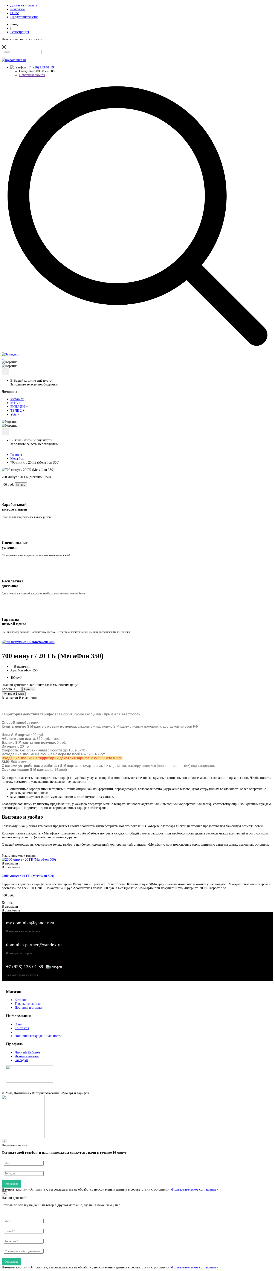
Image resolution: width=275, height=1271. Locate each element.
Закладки (21, 1060)
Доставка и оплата (28, 1007)
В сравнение (28, 698)
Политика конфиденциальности (38, 1036)
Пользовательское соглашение (194, 1189)
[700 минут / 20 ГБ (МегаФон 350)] (28, 642)
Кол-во (7, 689)
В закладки (10, 698)
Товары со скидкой (29, 1003)
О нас (19, 1024)
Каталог (20, 1000)
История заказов (27, 1056)
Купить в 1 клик (13, 693)
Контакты (22, 1028)
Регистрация (19, 32)
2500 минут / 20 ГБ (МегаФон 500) (28, 876)
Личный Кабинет (27, 1052)
